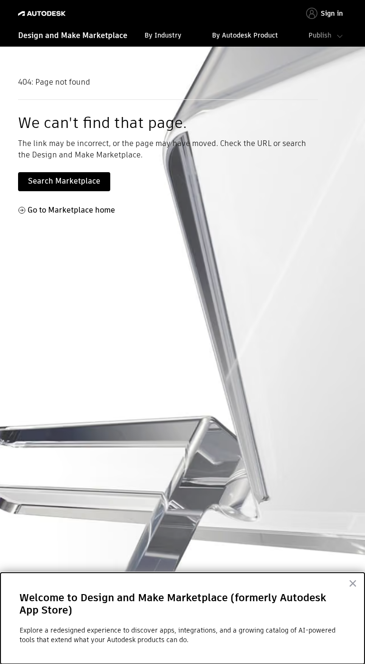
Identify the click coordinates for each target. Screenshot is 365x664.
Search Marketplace (64, 181)
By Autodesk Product (245, 35)
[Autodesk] (43, 13)
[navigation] (182, 36)
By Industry (163, 35)
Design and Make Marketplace (72, 35)
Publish (319, 35)
